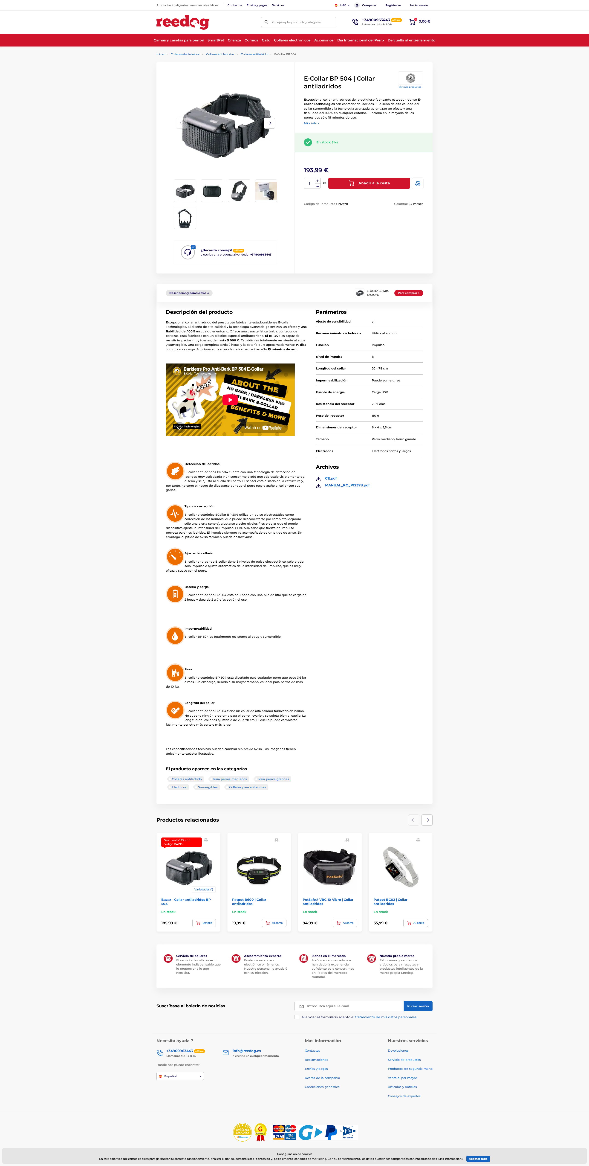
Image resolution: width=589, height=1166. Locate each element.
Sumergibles (208, 787)
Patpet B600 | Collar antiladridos (249, 902)
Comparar (369, 5)
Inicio (160, 54)
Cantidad (309, 183)
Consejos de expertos (404, 1096)
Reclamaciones (316, 1059)
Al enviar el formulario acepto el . (359, 1017)
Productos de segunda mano (410, 1068)
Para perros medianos (230, 779)
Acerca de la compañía (322, 1078)
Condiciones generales (322, 1087)
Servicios (278, 5)
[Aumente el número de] (317, 180)
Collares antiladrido (254, 54)
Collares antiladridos (220, 54)
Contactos (235, 5)
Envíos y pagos (257, 5)
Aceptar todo (478, 1158)
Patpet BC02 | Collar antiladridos (390, 902)
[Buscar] (266, 22)
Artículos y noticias (402, 1087)
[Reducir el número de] (317, 186)
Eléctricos (179, 787)
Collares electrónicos (185, 54)
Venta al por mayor (402, 1078)
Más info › (311, 123)
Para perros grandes (273, 779)
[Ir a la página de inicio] (182, 22)
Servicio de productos (404, 1059)
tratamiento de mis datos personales (385, 1017)
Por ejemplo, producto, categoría (296, 22)
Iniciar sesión (419, 5)
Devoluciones (398, 1050)
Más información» (450, 1158)
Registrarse (393, 5)
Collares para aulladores (247, 787)
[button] (269, 123)
